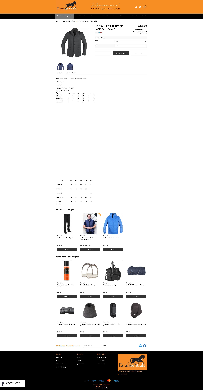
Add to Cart (121, 53)
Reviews (68, 73)
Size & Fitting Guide (61, 367)
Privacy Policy (100, 360)
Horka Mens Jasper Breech (12, 383)
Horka (73, 21)
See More (67, 249)
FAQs (57, 360)
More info (144, 29)
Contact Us (143, 16)
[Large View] (60, 67)
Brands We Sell (79, 16)
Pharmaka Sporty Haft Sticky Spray (65, 285)
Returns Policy (101, 364)
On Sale (120, 16)
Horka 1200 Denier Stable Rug (135, 285)
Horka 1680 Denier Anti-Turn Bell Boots (90, 325)
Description (60, 73)
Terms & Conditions (102, 357)
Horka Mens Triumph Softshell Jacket (87, 21)
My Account (59, 357)
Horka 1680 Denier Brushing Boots (111, 325)
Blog (114, 16)
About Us (79, 357)
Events (127, 16)
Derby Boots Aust (105, 16)
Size (96, 45)
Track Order (59, 364)
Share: (96, 32)
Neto (107, 387)
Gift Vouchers (93, 16)
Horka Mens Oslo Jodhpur (65, 238)
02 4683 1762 (123, 374)
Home (57, 21)
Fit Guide (134, 16)
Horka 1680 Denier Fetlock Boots (136, 324)
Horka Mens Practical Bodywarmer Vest (86, 238)
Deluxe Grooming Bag (109, 285)
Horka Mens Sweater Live (110, 238)
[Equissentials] (67, 6)
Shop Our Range (64, 16)
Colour (97, 40)
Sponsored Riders (81, 364)
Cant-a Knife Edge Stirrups (88, 285)
